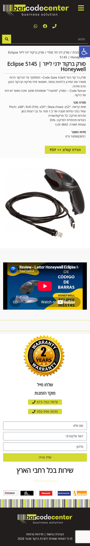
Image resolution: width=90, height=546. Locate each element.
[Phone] (54, 26)
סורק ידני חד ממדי (58, 52)
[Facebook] (45, 26)
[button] (45, 402)
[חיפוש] (6, 39)
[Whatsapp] (35, 26)
